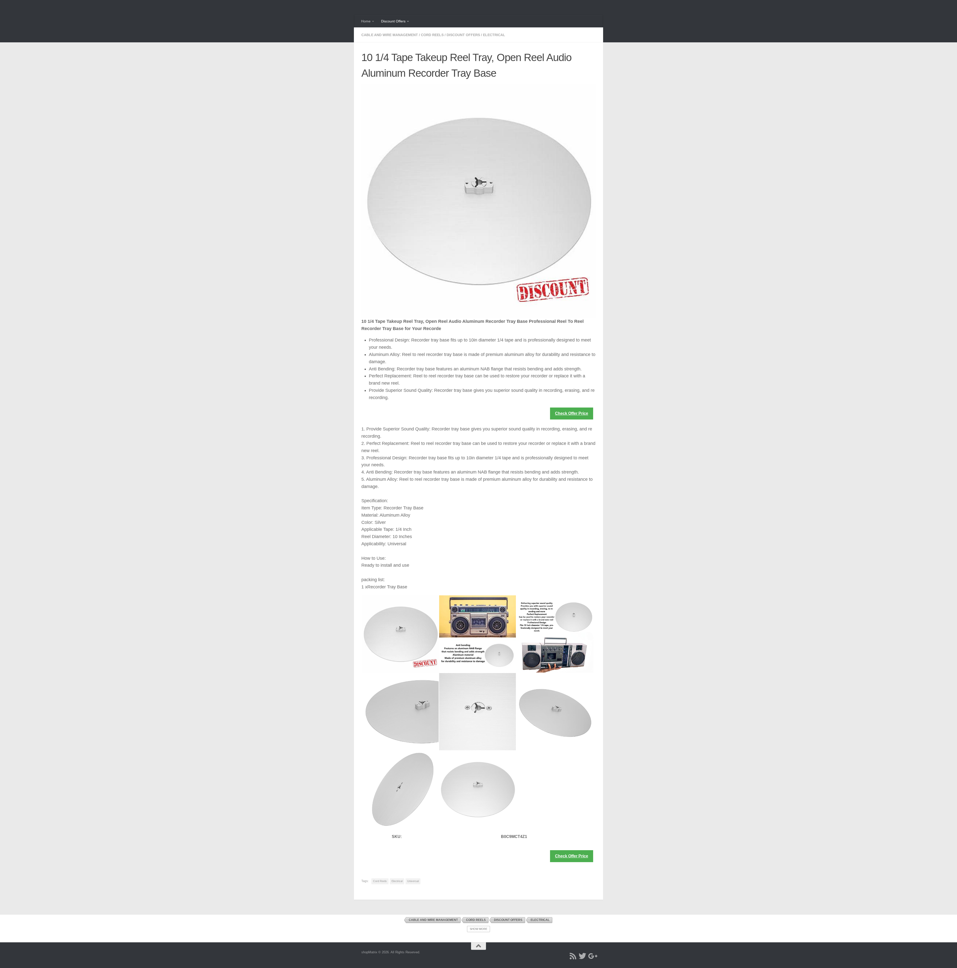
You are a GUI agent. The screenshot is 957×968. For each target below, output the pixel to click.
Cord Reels (432, 35)
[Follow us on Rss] (573, 956)
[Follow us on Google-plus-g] (592, 956)
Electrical (494, 35)
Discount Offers (393, 21)
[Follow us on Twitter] (582, 956)
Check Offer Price (571, 413)
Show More (478, 928)
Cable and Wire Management (389, 35)
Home (366, 21)
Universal (413, 881)
